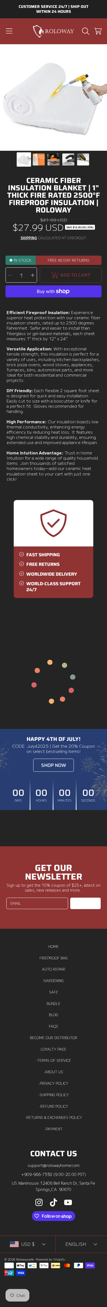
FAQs (53, 1026)
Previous (6, 97)
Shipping (29, 238)
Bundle (53, 1003)
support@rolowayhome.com (54, 1165)
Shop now (53, 765)
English (75, 1244)
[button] (9, 31)
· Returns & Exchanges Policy (53, 1117)
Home (53, 946)
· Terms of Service (53, 1060)
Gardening (54, 980)
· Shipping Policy (53, 1094)
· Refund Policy (53, 1106)
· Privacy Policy (53, 1083)
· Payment (54, 1128)
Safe (53, 992)
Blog (53, 1014)
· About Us (53, 1071)
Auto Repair (53, 969)
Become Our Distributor (53, 1037)
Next (101, 97)
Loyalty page (53, 1049)
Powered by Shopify (50, 1259)
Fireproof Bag (54, 958)
